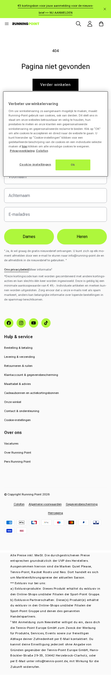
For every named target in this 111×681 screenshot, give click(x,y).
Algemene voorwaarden (45, 504)
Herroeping (55, 513)
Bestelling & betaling (18, 348)
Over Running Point (17, 452)
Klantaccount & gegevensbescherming (31, 375)
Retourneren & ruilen (18, 366)
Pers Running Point (17, 461)
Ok (73, 165)
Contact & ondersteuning (21, 411)
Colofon (19, 504)
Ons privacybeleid (16, 269)
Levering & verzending (19, 357)
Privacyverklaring (22, 151)
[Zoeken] (78, 23)
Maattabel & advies (17, 384)
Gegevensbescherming (82, 504)
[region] (55, 134)
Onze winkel (12, 402)
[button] (6, 23)
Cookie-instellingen (17, 420)
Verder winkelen (55, 84)
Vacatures (11, 443)
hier (24, 146)
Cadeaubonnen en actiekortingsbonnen (31, 393)
